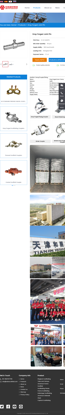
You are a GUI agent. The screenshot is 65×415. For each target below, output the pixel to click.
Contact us (24, 389)
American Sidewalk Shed (44, 397)
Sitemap (23, 392)
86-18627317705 (7, 379)
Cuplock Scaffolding (44, 400)
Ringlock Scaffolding (44, 379)
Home (27, 8)
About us (48, 8)
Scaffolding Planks (43, 388)
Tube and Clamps (43, 381)
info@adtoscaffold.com (10, 382)
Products (36, 8)
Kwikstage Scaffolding (45, 393)
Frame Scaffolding (43, 391)
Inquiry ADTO (39, 60)
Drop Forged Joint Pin (36, 25)
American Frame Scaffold (43, 385)
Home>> (14, 25)
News (57, 8)
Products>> (22, 25)
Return (62, 108)
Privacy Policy (24, 395)
